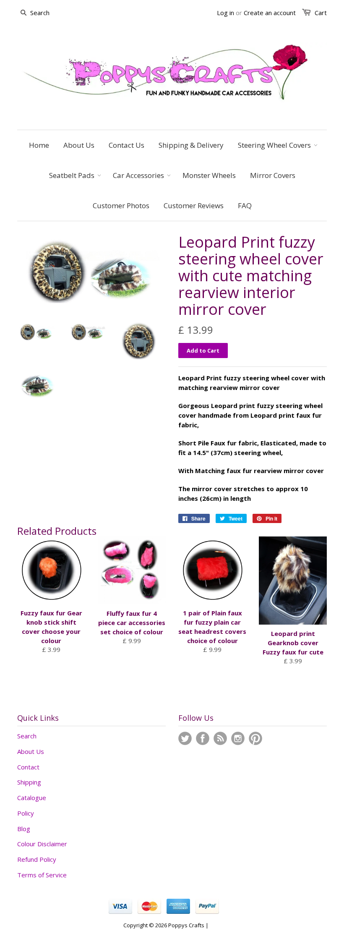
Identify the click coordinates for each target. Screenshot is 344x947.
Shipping (29, 782)
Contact (28, 767)
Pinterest (255, 738)
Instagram (238, 738)
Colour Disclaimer (42, 844)
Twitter (185, 738)
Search (26, 736)
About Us (30, 751)
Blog (23, 828)
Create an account (270, 12)
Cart (321, 12)
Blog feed (220, 738)
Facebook (202, 738)
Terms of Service (42, 875)
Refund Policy (36, 859)
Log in (225, 12)
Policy (25, 813)
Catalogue (31, 797)
